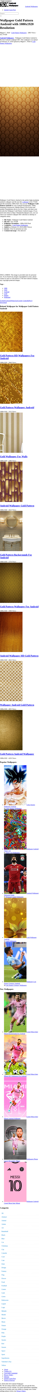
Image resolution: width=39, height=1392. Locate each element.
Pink (3, 1333)
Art (3, 1228)
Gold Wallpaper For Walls (13, 456)
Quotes (4, 1340)
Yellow (4, 1365)
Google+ (20, 301)
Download (3, 302)
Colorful (4, 1253)
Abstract (4, 1217)
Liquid (4, 1304)
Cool (3, 1257)
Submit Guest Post (10, 10)
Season (4, 1347)
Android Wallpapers (31, 6)
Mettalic (4, 1311)
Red (3, 1343)
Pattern (6, 295)
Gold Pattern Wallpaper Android (17, 407)
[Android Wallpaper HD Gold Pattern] (11, 651)
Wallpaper (7, 297)
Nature (4, 1325)
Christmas (5, 1246)
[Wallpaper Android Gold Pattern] (11, 700)
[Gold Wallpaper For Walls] (11, 452)
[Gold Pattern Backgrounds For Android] (11, 550)
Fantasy (4, 1271)
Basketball (5, 1231)
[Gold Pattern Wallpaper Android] (11, 403)
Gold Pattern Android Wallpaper (17, 754)
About (6, 1369)
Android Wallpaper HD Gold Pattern (19, 655)
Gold (5, 294)
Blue (3, 1239)
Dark (3, 1264)
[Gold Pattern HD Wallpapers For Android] (11, 351)
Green (3, 1296)
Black (3, 1235)
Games (4, 1289)
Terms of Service (9, 1380)
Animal (4, 1220)
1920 (5, 290)
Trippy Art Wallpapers (13, 852)
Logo (3, 1307)
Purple (4, 1336)
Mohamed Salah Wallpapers (14, 897)
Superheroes (5, 1358)
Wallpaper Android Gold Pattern (17, 705)
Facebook (7, 301)
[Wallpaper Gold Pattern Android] (19, 122)
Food (3, 1282)
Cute (3, 1260)
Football (4, 1286)
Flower (4, 1278)
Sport (3, 1354)
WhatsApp (14, 301)
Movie (4, 1318)
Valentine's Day (6, 1362)
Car (3, 1242)
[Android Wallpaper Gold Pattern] (11, 501)
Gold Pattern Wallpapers (19, 33)
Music (3, 1322)
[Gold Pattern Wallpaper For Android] (11, 602)
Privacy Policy (8, 1375)
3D (3, 1213)
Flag (3, 1275)
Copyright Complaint (10, 1373)
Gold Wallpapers (11, 941)
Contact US (7, 1371)
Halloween (5, 1300)
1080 (5, 288)
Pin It (30, 301)
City (3, 1249)
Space (3, 1351)
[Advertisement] (19, 65)
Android (6, 292)
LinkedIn (26, 301)
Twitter (2, 301)
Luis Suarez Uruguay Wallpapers (16, 985)
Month (4, 1314)
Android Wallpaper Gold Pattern (17, 505)
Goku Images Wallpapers (14, 808)
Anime (4, 1224)
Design (4, 1267)
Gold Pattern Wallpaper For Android (19, 606)
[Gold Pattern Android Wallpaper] (11, 750)
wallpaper (25, 202)
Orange (4, 1329)
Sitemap (6, 1377)
